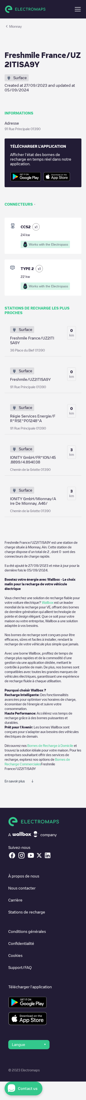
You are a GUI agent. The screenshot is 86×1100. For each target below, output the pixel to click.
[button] (77, 9)
